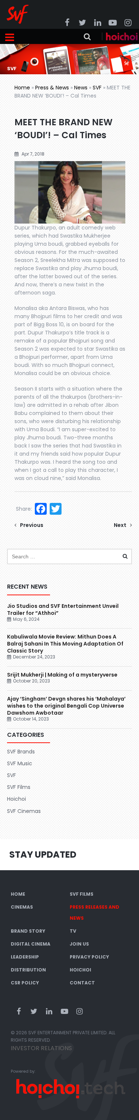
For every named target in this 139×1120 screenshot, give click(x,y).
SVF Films (18, 787)
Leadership (25, 957)
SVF (97, 87)
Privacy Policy (89, 957)
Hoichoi (16, 799)
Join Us (79, 944)
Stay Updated (42, 854)
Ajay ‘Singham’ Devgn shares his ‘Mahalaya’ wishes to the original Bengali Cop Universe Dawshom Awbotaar (66, 705)
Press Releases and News (94, 912)
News (80, 87)
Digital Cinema (30, 944)
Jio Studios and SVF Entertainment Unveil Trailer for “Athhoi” (63, 609)
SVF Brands (21, 751)
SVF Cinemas (24, 811)
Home (22, 87)
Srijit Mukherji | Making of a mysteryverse (62, 674)
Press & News (52, 87)
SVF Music (19, 763)
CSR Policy (25, 983)
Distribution (28, 970)
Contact (82, 983)
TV (73, 931)
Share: (24, 509)
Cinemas (22, 907)
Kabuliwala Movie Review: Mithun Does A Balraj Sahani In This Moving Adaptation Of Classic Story (65, 643)
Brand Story (28, 931)
